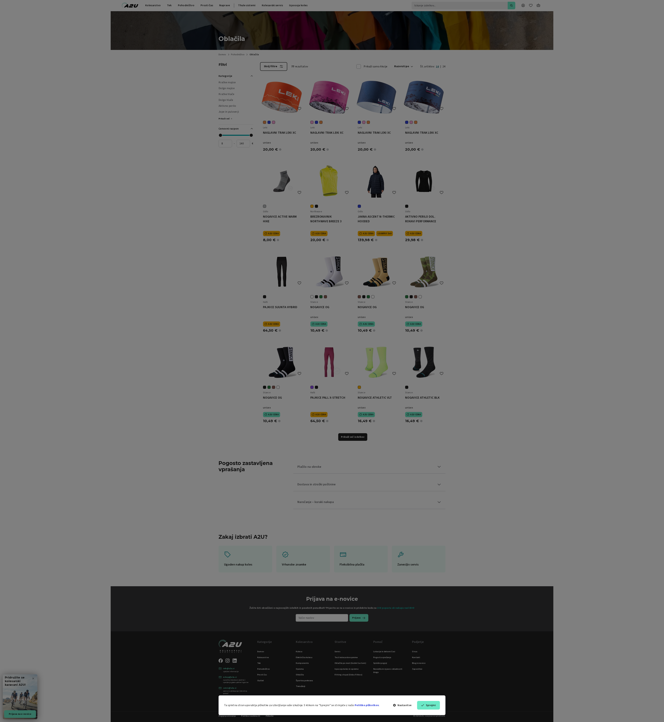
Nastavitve (405, 705)
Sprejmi (431, 705)
